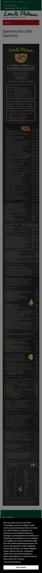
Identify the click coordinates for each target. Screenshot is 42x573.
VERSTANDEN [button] (21, 567)
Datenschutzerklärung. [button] (12, 562)
